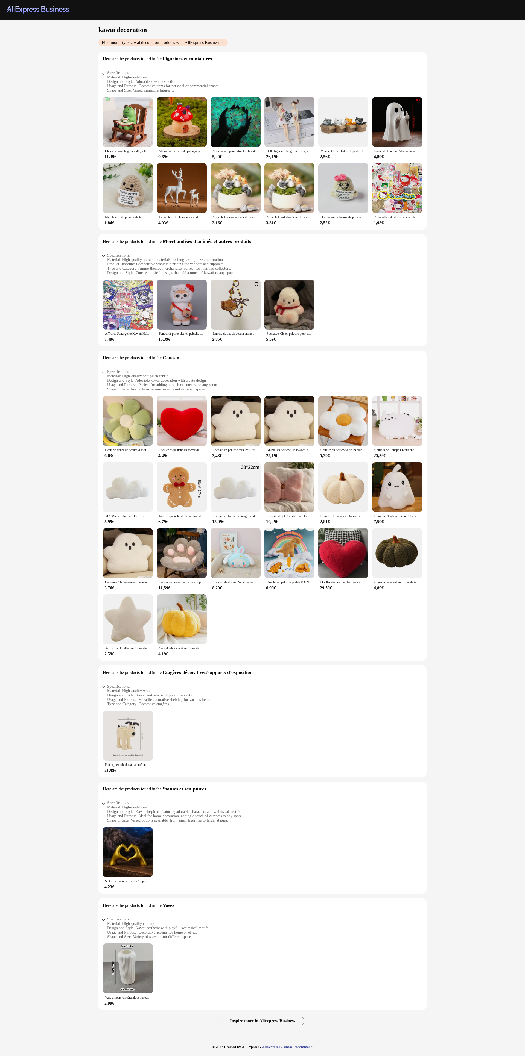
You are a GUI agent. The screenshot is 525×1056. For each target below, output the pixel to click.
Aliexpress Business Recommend (287, 1047)
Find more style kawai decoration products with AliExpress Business (161, 42)
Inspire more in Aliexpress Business (262, 1021)
